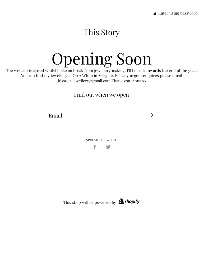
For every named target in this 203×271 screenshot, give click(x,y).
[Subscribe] (150, 115)
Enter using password (177, 13)
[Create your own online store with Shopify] (128, 202)
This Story (102, 32)
